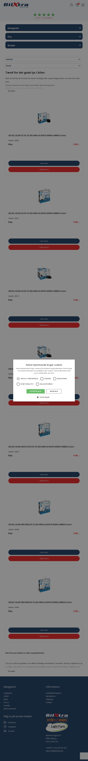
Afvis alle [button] (54, 391)
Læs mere (51, 373)
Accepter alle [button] (35, 391)
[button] (44, 397)
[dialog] (44, 380)
